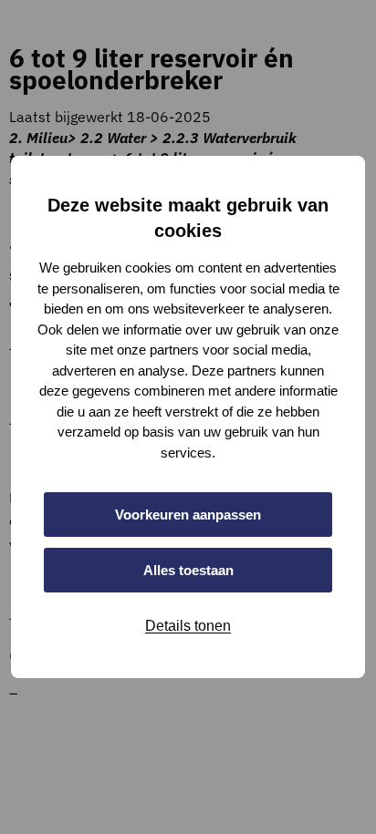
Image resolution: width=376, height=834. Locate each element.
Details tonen (188, 625)
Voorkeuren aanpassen (188, 514)
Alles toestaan (188, 570)
